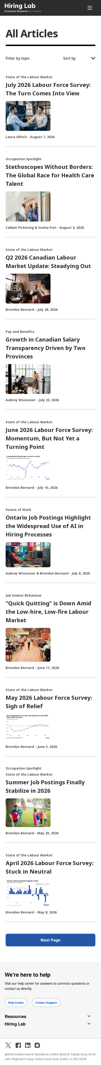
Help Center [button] (16, 1002)
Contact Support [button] (46, 1002)
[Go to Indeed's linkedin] (28, 1045)
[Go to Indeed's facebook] (18, 1045)
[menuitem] (32, 8)
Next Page (50, 940)
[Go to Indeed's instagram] (37, 1045)
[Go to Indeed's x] (8, 1045)
